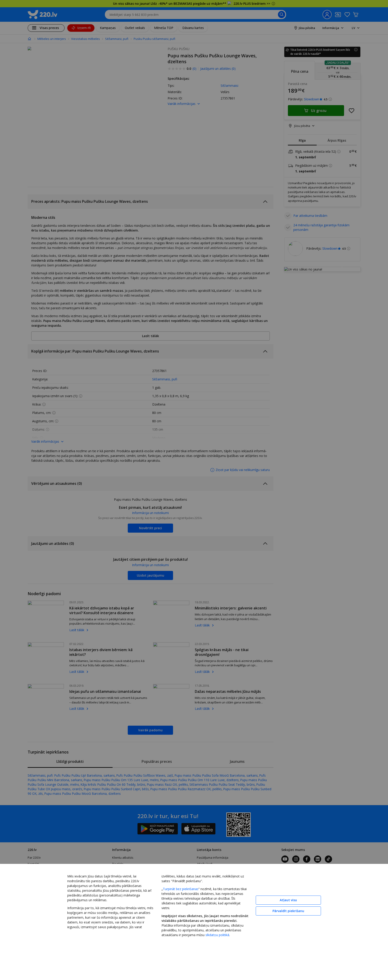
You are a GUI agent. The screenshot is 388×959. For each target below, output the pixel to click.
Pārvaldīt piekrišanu (288, 911)
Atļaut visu (288, 900)
